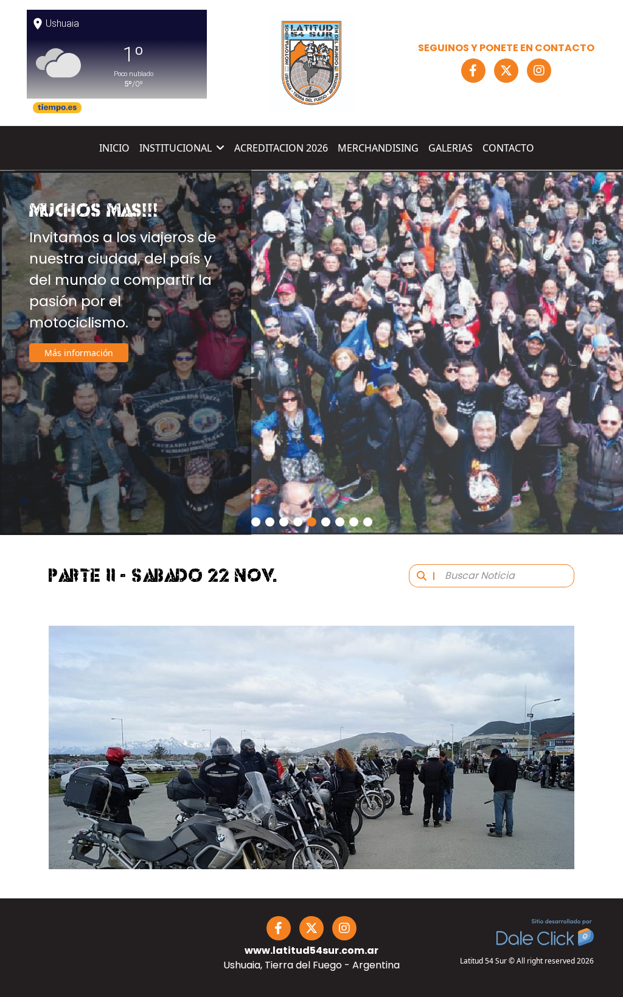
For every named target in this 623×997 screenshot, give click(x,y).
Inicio (114, 148)
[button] (255, 521)
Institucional (175, 148)
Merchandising (378, 148)
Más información (78, 374)
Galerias (450, 148)
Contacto (508, 148)
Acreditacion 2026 (281, 148)
